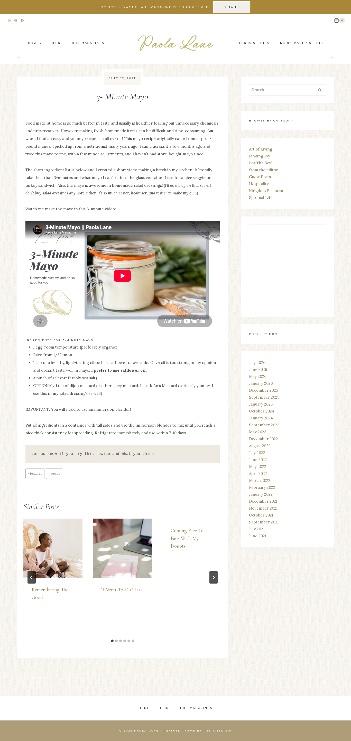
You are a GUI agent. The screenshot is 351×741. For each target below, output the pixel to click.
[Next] (213, 577)
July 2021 (256, 529)
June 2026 (258, 369)
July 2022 (257, 452)
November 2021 (263, 508)
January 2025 (261, 404)
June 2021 (257, 535)
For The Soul (260, 163)
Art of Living (260, 149)
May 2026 (257, 376)
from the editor (263, 169)
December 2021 (263, 501)
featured (34, 473)
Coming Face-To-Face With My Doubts (188, 538)
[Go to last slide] (31, 577)
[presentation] (52, 548)
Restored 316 (218, 730)
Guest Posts (260, 176)
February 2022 (262, 487)
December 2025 (263, 390)
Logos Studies (254, 43)
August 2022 (260, 445)
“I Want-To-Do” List (121, 590)
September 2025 (264, 397)
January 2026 (261, 383)
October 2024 (261, 411)
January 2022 (261, 494)
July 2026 (257, 362)
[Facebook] (22, 21)
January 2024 (261, 418)
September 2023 (264, 425)
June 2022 (258, 459)
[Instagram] (9, 21)
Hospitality (259, 183)
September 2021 (264, 522)
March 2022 (259, 480)
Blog (56, 43)
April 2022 (258, 473)
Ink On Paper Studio (301, 43)
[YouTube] (16, 21)
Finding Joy (259, 156)
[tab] (112, 641)
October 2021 (261, 515)
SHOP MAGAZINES (87, 43)
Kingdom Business (266, 190)
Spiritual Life (261, 197)
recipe (54, 473)
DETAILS (232, 7)
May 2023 (257, 431)
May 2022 (257, 466)
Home (144, 708)
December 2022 (263, 438)
